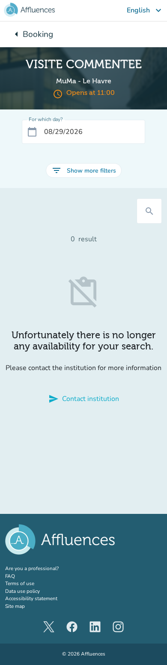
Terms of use (19, 583)
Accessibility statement (31, 598)
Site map (15, 606)
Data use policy (22, 591)
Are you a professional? (42, 568)
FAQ (10, 576)
